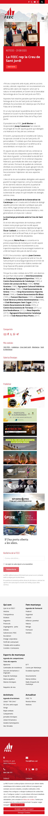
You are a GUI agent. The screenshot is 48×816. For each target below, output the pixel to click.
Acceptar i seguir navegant (24, 809)
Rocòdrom (7, 636)
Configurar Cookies (17, 805)
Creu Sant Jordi (25, 347)
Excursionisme (31, 676)
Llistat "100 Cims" (9, 701)
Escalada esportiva (32, 671)
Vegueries (6, 621)
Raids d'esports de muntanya (32, 683)
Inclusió (28, 617)
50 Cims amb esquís (10, 705)
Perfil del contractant (10, 642)
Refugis (28, 627)
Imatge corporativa (10, 639)
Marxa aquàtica (9, 679)
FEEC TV (29, 698)
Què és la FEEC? (9, 608)
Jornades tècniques (10, 717)
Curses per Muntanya (33, 668)
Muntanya (35, 347)
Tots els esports (10, 661)
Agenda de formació (34, 608)
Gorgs (5, 708)
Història (6, 611)
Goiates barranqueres (11, 723)
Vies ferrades (8, 726)
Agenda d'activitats (11, 698)
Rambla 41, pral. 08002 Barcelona (9, 762)
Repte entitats (8, 711)
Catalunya (15, 347)
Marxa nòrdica (31, 679)
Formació (29, 630)
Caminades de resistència (12, 668)
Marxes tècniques (9, 682)
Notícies (10, 50)
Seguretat (29, 614)
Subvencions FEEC (10, 633)
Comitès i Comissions (11, 648)
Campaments (8, 714)
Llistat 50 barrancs (10, 720)
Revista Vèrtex (31, 701)
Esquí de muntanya (10, 676)
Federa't (29, 611)
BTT (27, 665)
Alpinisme (6, 665)
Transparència (8, 614)
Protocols (6, 624)
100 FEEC (6, 347)
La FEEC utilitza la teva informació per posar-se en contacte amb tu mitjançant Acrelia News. (23, 576)
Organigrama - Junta (10, 627)
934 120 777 (7, 772)
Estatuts (6, 617)
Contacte (29, 778)
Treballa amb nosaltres (11, 645)
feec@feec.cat (32, 761)
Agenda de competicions (13, 658)
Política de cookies (28, 799)
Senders (28, 633)
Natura (28, 624)
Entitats (11, 67)
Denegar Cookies (24, 812)
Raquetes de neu (9, 687)
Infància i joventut (32, 621)
